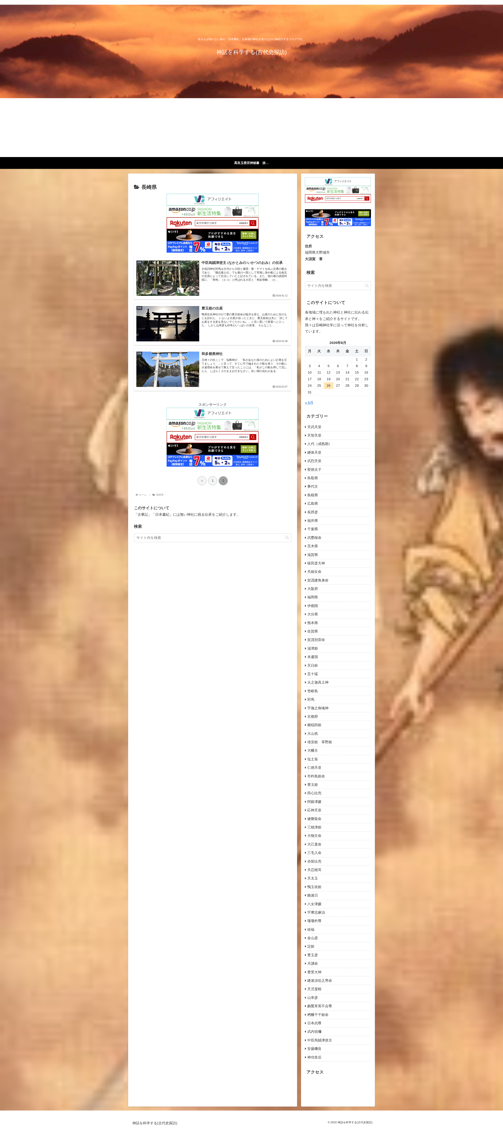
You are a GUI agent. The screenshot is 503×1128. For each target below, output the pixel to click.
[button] (287, 537)
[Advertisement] (251, 127)
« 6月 (309, 403)
